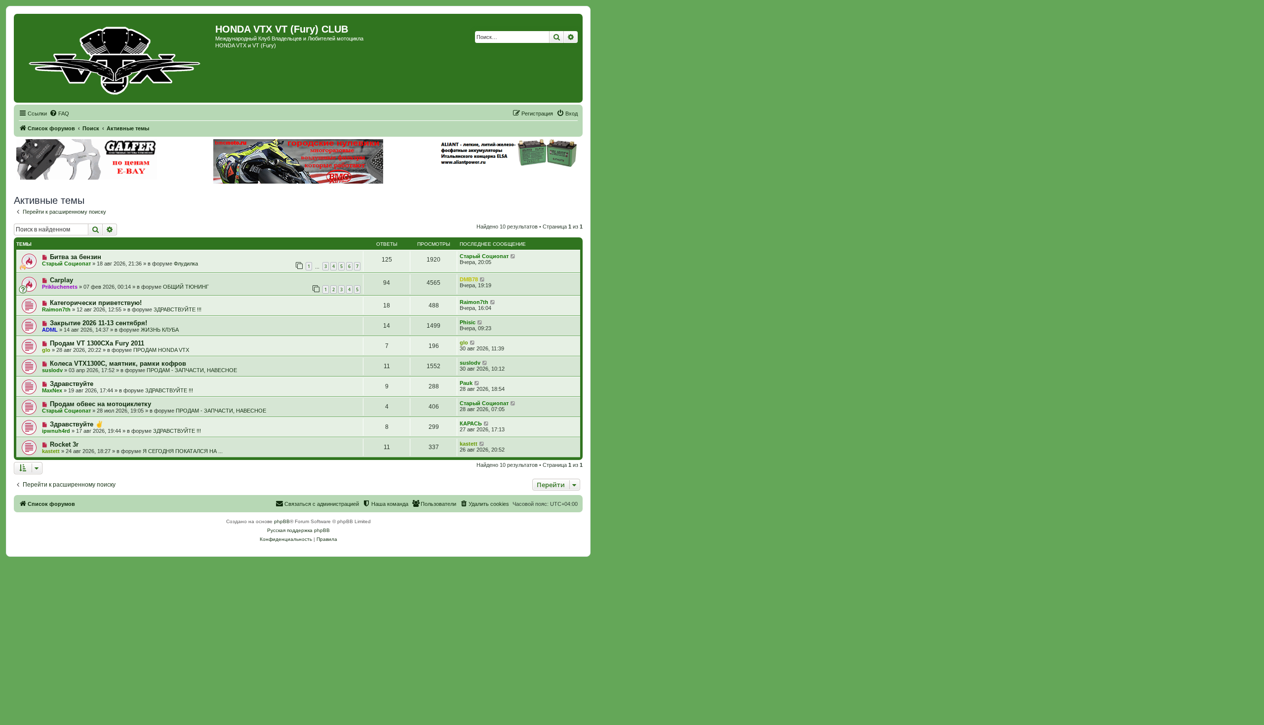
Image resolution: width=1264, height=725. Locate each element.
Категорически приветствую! (96, 302)
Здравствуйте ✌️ (76, 424)
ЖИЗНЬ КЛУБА (160, 330)
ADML (50, 330)
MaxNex (52, 390)
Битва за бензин (75, 257)
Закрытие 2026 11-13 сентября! (98, 323)
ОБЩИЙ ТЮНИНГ (186, 287)
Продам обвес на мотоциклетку (100, 404)
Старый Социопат (66, 264)
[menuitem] (59, 113)
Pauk (466, 383)
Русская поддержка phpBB (298, 530)
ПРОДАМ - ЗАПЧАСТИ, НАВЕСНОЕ (192, 370)
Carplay (61, 280)
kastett (51, 451)
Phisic (467, 322)
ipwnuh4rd (56, 431)
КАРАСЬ (471, 423)
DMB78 (469, 279)
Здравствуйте (71, 383)
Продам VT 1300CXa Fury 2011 (97, 343)
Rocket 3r (64, 444)
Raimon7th (56, 309)
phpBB (282, 521)
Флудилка (186, 264)
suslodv (52, 370)
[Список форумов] (115, 58)
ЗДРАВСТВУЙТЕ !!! (177, 309)
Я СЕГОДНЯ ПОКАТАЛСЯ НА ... (183, 451)
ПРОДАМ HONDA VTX (161, 350)
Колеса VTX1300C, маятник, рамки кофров (118, 363)
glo (46, 350)
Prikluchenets (60, 287)
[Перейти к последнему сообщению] (513, 256)
